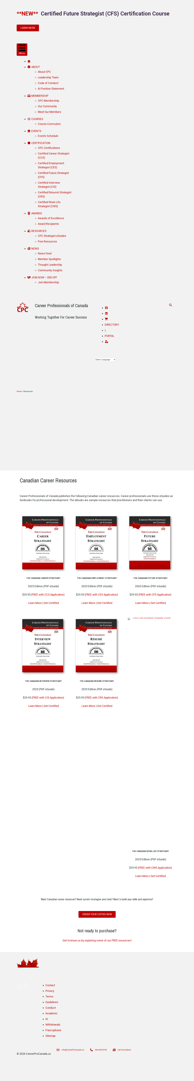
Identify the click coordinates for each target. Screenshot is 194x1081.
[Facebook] (106, 307)
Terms (49, 996)
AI (46, 1019)
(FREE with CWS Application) (155, 867)
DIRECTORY (112, 324)
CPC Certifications (49, 147)
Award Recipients (48, 223)
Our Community (47, 106)
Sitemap (50, 1035)
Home (19, 391)
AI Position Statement (51, 88)
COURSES (37, 119)
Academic (51, 1013)
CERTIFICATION (40, 143)
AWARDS (36, 213)
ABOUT (35, 67)
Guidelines (51, 1002)
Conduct (50, 1007)
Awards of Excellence (51, 218)
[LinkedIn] (106, 313)
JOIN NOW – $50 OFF (44, 277)
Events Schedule (48, 135)
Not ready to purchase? (97, 931)
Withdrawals (52, 1024)
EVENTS (36, 131)
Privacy (49, 990)
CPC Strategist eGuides (52, 235)
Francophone (53, 1030)
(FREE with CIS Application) (48, 697)
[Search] (169, 305)
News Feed (45, 253)
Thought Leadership (50, 264)
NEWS (35, 248)
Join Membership (48, 282)
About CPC (44, 71)
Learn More (35, 603)
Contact (50, 985)
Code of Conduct (48, 83)
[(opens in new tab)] (43, 571)
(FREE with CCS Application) (48, 594)
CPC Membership (48, 100)
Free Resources (47, 241)
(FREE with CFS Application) (154, 594)
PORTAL (109, 335)
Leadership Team (48, 77)
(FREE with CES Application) (101, 594)
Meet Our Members (49, 111)
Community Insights (50, 270)
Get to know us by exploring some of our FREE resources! (97, 940)
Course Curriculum (49, 123)
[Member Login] (106, 341)
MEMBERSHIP (39, 95)
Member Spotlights (49, 259)
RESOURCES (38, 231)
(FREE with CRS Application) (101, 697)
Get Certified (51, 603)
